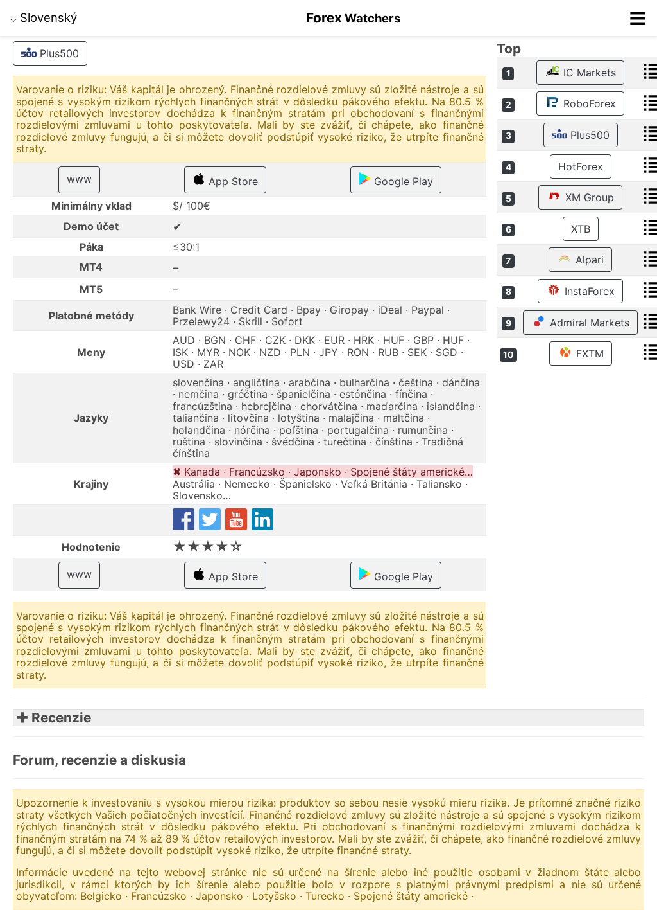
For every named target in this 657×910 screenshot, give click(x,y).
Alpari (588, 259)
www (79, 178)
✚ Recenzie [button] (52, 717)
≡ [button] (638, 18)
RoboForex (588, 103)
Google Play (402, 181)
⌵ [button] (43, 17)
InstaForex (588, 291)
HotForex (580, 166)
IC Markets (588, 72)
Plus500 (58, 53)
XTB (580, 228)
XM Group (588, 197)
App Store (231, 181)
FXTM (588, 353)
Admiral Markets (588, 322)
